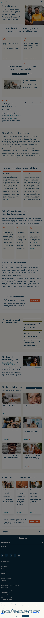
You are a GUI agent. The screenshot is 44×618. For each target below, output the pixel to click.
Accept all (26, 616)
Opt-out (17, 616)
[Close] (42, 604)
